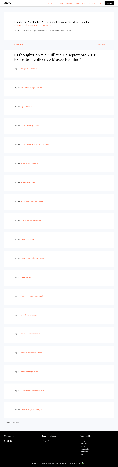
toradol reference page (29, 315)
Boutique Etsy (80, 3)
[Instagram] (11, 441)
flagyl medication (26, 107)
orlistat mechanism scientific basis (32, 391)
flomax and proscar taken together (33, 296)
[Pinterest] (8, 441)
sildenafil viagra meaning (29, 163)
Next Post (102, 45)
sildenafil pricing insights (29, 372)
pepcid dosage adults (28, 239)
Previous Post (17, 45)
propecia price (26, 277)
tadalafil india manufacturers (31, 220)
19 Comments (18, 25)
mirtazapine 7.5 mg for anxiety (31, 88)
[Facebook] (5, 441)
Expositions (92, 3)
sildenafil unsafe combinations (31, 353)
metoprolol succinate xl (29, 69)
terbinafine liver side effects (30, 334)
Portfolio (60, 3)
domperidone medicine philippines (33, 258)
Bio (100, 3)
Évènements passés (31, 25)
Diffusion (69, 3)
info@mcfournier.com (49, 441)
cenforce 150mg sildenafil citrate (32, 201)
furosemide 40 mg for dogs (30, 126)
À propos (51, 3)
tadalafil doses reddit (28, 182)
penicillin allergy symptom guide (32, 410)
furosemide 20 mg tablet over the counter (35, 144)
